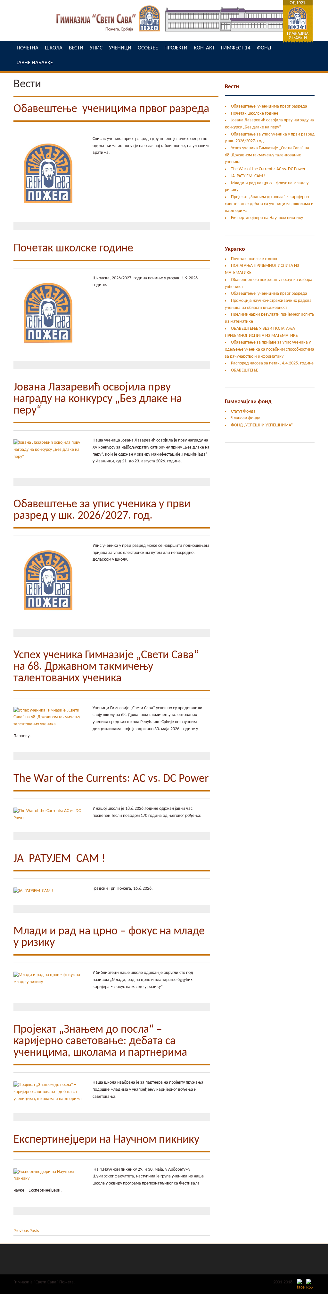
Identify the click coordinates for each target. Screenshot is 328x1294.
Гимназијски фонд (248, 402)
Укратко (235, 249)
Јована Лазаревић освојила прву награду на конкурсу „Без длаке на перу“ (97, 399)
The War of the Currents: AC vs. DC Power (111, 779)
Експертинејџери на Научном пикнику (106, 1140)
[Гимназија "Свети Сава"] (164, 33)
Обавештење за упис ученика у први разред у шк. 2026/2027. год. (101, 510)
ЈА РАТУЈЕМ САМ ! (59, 859)
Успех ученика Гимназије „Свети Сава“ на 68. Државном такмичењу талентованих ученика (106, 667)
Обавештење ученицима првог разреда (111, 109)
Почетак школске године (73, 248)
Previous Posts (26, 1230)
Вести (232, 87)
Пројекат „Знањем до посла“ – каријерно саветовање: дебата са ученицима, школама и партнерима (100, 1041)
